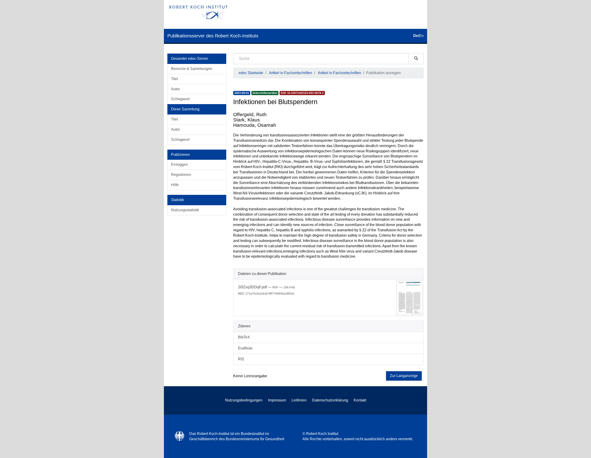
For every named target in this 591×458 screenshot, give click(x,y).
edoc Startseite (251, 73)
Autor (175, 89)
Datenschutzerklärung (330, 400)
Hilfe (175, 185)
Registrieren (181, 175)
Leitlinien (299, 400)
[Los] (416, 58)
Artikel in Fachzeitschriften (290, 73)
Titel (174, 79)
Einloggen (179, 164)
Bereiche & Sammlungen (191, 69)
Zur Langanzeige (404, 376)
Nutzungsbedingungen (243, 400)
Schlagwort (180, 99)
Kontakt (360, 400)
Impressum (277, 400)
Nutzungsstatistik (185, 210)
